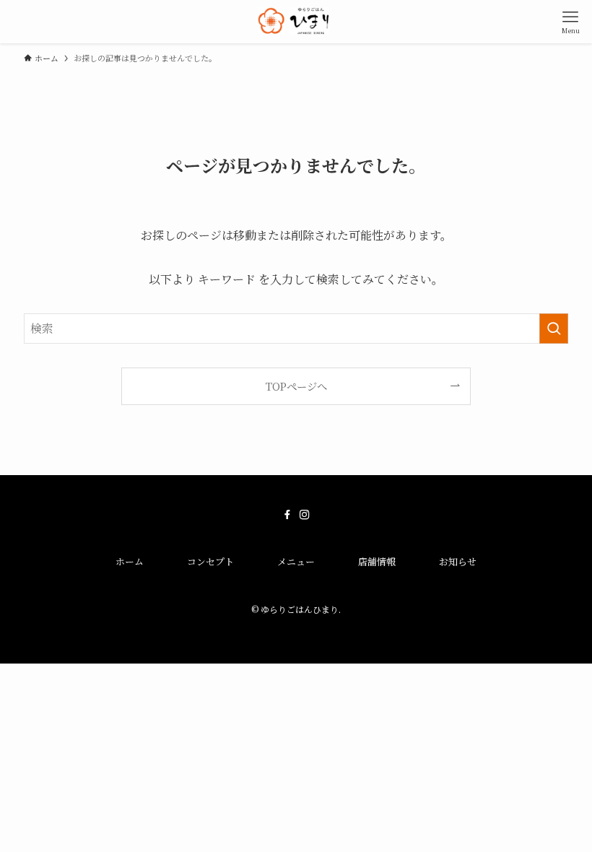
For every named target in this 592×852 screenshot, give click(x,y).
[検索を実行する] (553, 328)
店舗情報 (377, 561)
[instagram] (304, 514)
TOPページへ (296, 386)
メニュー (296, 561)
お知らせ (457, 561)
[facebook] (287, 514)
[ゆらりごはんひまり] (296, 21)
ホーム (130, 561)
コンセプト (210, 561)
